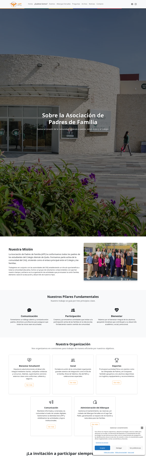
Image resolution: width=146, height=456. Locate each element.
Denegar (119, 448)
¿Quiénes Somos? (40, 4)
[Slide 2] (112, 278)
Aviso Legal (131, 452)
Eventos (52, 4)
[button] (142, 428)
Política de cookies (109, 452)
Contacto (100, 4)
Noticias (92, 4)
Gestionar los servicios (102, 442)
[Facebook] (132, 4)
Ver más (29, 385)
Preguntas (76, 4)
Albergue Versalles (64, 4)
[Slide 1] (108, 278)
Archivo (84, 4)
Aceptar (102, 448)
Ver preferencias (135, 448)
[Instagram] (135, 4)
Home (30, 4)
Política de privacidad (121, 452)
